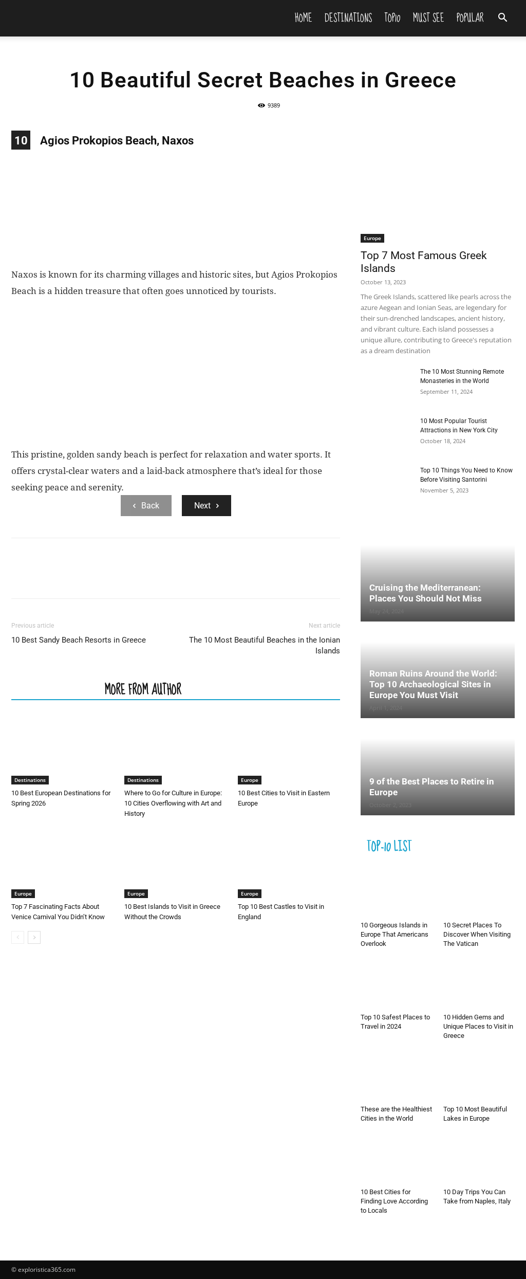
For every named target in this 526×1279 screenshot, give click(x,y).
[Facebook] (21, 577)
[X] (45, 577)
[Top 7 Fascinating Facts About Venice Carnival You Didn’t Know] (62, 863)
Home (303, 18)
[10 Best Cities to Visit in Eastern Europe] (289, 749)
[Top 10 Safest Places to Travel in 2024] (397, 984)
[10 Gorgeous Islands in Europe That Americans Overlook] (397, 892)
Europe (249, 779)
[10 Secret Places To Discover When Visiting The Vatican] (479, 892)
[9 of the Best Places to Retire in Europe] (438, 767)
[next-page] (34, 937)
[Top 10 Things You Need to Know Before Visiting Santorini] (386, 484)
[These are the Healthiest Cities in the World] (397, 1076)
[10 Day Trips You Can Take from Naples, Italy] (479, 1159)
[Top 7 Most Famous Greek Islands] (438, 187)
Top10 (392, 18)
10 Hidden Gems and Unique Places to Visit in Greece (478, 1026)
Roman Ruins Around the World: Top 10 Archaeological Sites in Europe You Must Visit (433, 684)
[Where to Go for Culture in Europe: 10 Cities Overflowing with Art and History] (175, 749)
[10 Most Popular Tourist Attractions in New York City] (386, 434)
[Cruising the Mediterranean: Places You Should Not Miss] (438, 574)
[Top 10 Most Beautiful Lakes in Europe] (479, 1076)
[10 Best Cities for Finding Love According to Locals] (397, 1159)
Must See (428, 18)
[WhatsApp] (92, 577)
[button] (502, 19)
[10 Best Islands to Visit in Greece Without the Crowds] (175, 863)
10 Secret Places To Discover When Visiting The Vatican (477, 934)
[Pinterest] (69, 577)
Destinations (348, 18)
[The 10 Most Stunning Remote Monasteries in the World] (386, 385)
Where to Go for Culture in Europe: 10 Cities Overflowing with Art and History (173, 803)
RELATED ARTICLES (54, 689)
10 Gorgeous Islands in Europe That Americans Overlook (394, 934)
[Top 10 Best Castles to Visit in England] (289, 863)
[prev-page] (17, 937)
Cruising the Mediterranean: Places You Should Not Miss (425, 593)
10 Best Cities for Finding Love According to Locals (394, 1201)
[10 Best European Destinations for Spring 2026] (62, 749)
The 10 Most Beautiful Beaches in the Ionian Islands (264, 645)
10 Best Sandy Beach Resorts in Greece (78, 640)
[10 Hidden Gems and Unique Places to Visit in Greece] (479, 984)
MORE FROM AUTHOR (143, 689)
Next (202, 505)
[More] (116, 577)
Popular (470, 18)
